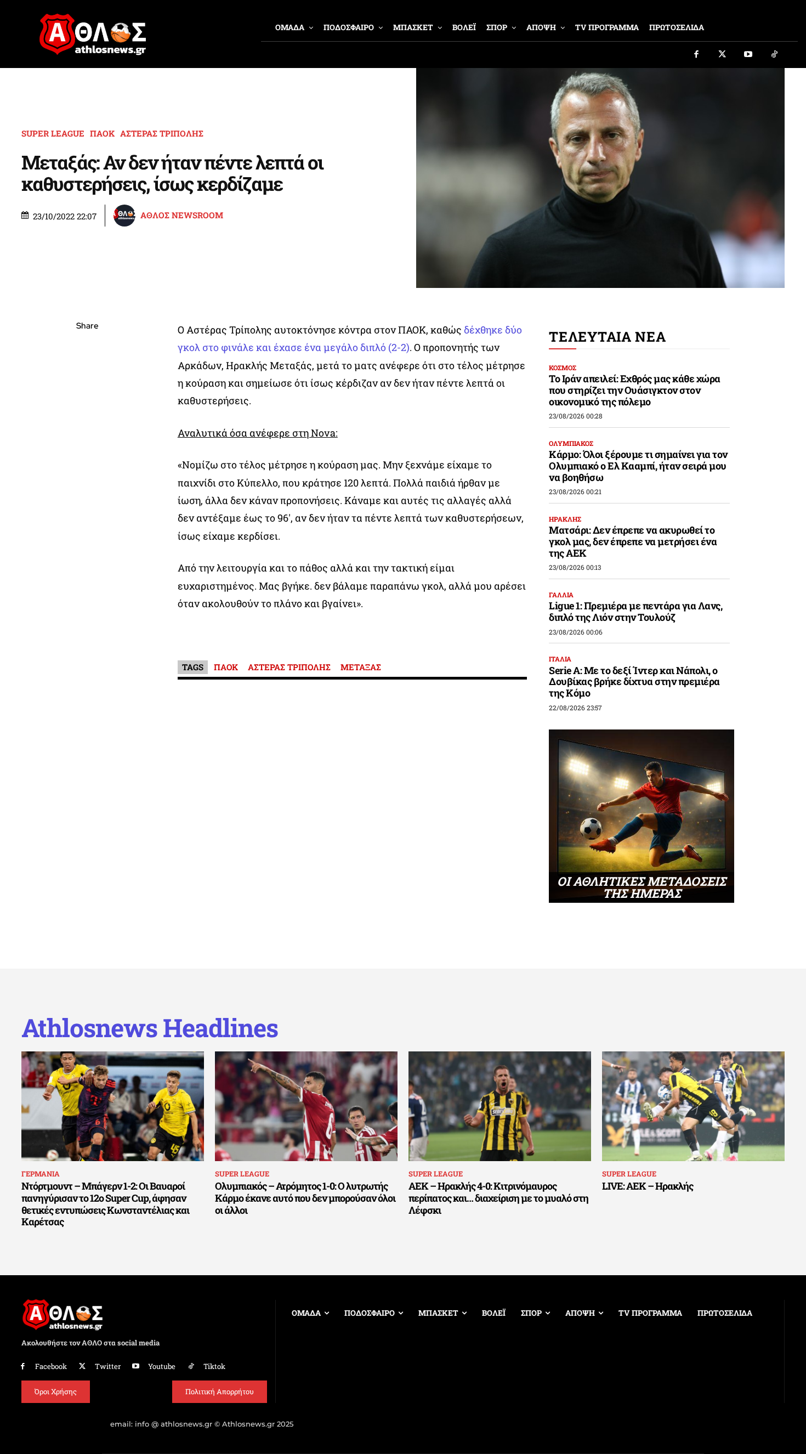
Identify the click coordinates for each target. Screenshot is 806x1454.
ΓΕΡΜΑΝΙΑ (40, 1174)
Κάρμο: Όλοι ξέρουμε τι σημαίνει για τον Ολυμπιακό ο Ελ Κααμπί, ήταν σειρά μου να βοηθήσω (638, 465)
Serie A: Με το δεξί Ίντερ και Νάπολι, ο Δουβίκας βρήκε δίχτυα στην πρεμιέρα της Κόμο (634, 681)
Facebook (51, 1366)
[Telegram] (87, 456)
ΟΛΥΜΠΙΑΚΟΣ (571, 443)
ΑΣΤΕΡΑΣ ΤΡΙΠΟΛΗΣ (161, 133)
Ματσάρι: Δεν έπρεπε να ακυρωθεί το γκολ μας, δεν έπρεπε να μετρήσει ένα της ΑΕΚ (633, 541)
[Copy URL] (87, 482)
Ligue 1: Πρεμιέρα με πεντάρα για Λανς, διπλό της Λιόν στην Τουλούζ (635, 611)
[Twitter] (722, 54)
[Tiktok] (774, 54)
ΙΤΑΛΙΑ (560, 659)
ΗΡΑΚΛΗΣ (565, 519)
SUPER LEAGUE (52, 133)
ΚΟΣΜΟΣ (562, 367)
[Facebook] (696, 54)
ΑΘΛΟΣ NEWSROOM (181, 215)
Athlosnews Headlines (149, 1027)
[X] (87, 378)
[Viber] (87, 430)
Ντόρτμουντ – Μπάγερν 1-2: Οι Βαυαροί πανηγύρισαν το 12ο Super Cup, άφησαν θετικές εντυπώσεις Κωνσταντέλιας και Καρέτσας (105, 1203)
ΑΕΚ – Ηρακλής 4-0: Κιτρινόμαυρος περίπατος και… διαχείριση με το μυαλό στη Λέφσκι (498, 1197)
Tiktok (214, 1366)
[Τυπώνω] (87, 507)
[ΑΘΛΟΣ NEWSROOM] (126, 216)
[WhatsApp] (87, 404)
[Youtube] (748, 54)
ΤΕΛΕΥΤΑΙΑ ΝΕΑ (607, 336)
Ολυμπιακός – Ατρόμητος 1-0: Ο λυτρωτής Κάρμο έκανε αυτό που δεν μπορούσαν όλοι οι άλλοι (305, 1197)
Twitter (108, 1366)
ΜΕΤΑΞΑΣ (360, 666)
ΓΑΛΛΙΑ (561, 594)
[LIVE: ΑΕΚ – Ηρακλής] (693, 1106)
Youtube (161, 1366)
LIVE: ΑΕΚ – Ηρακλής (647, 1185)
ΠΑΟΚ (102, 133)
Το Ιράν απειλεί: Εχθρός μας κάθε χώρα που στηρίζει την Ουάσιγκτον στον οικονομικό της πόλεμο (634, 390)
